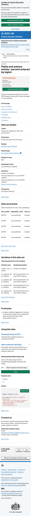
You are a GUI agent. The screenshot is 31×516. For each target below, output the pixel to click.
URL (2, 368)
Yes (20, 450)
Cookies (3, 470)
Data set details (6, 106)
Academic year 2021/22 (9, 146)
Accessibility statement (9, 472)
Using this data (6, 117)
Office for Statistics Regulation (11, 485)
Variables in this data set (9, 112)
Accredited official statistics (11, 153)
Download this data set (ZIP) (11, 334)
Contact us (4, 120)
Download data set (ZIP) (15, 89)
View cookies (15, 29)
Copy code (24, 391)
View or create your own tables (11, 344)
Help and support (7, 474)
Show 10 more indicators (9, 184)
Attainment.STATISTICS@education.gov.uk (15, 433)
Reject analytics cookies (15, 25)
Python (5, 379)
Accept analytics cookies (15, 20)
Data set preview (6, 109)
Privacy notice (12, 470)
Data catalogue (11, 54)
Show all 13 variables (8, 297)
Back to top (5, 197)
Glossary (20, 472)
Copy (15, 372)
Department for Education (9, 480)
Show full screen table (8, 246)
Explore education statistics (11, 37)
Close (28, 49)
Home (3, 54)
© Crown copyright (15, 512)
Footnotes (4, 115)
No (28, 450)
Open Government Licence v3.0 (11, 493)
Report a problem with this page (15, 458)
